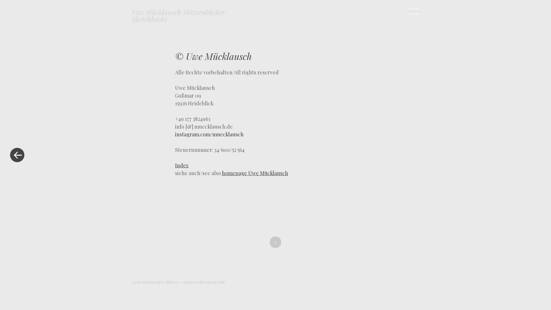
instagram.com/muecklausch (209, 134)
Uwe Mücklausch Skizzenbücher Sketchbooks (178, 15)
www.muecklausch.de (204, 282)
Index (413, 11)
